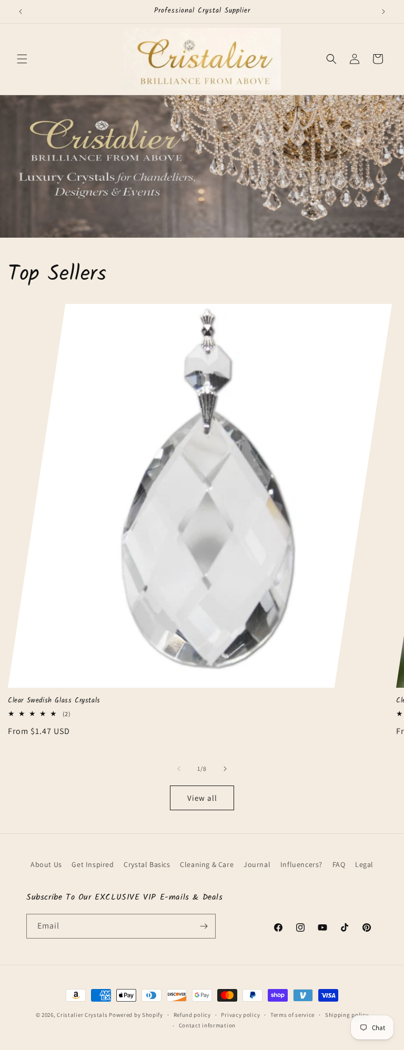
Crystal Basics (147, 864)
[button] (22, 58)
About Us (46, 864)
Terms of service (292, 1014)
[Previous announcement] (20, 11)
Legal (364, 864)
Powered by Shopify (136, 1014)
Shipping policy (347, 1014)
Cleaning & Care (207, 864)
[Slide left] (178, 768)
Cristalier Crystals (82, 1014)
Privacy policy (240, 1014)
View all (202, 798)
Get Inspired (93, 864)
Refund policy (192, 1014)
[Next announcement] (383, 11)
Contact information (207, 1025)
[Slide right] (225, 768)
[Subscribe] (203, 926)
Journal (257, 864)
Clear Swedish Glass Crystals (54, 701)
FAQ (339, 864)
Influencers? (301, 864)
